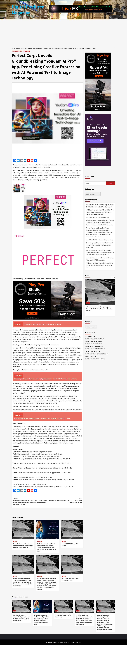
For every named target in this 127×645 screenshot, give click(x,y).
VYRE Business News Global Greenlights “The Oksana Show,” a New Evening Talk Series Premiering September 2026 (46, 547)
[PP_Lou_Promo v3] (47, 300)
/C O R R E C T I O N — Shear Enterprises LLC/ (70, 579)
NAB (24, 51)
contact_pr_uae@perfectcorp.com (40, 487)
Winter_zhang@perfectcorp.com (39, 473)
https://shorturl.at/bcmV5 (51, 406)
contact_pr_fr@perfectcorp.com (41, 477)
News (28, 51)
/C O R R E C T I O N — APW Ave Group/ (97, 217)
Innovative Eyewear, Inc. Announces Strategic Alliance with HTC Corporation (100, 259)
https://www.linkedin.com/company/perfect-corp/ (47, 454)
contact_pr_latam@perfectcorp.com (41, 480)
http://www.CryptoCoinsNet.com (95, 359)
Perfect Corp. (17, 427)
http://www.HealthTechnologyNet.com (96, 354)
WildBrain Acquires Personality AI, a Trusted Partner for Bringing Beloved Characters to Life (99, 265)
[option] (100, 298)
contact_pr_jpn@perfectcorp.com (41, 468)
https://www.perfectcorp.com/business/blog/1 (45, 456)
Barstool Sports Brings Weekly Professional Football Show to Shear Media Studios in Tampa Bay (99, 245)
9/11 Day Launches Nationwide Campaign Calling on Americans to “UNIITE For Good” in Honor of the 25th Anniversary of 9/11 (100, 252)
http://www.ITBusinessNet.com (94, 339)
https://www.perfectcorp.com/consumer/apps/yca (65, 410)
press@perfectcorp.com (37, 459)
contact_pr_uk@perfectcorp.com (36, 484)
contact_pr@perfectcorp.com (40, 463)
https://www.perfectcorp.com (42, 452)
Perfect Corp (37, 170)
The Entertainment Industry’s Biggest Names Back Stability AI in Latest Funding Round (23, 545)
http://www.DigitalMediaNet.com (95, 349)
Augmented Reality (17, 51)
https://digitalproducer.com (93, 344)
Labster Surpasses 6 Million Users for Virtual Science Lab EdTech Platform (65, 500)
